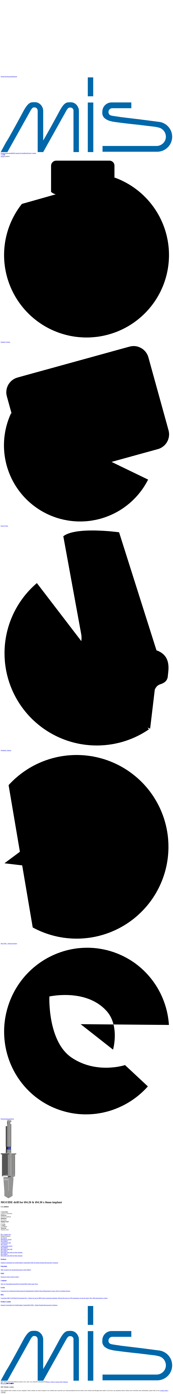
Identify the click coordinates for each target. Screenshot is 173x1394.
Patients (15, 76)
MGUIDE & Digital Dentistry (36, 1262)
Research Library (6, 1277)
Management (13, 1284)
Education (8, 153)
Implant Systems (5, 1262)
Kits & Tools (13, 1262)
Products (3, 153)
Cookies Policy (59, 1382)
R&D (13, 153)
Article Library (15, 1277)
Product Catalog (31, 153)
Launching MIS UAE (7, 1298)
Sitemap (65, 1382)
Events (22, 153)
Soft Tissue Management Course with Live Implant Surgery (53, 1291)
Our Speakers (13, 1270)
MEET (29, 1270)
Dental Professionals (6, 76)
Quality (22, 1284)
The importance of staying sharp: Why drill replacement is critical (88, 1298)
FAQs (18, 1284)
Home (2, 156)
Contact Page (34, 1284)
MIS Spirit (27, 1284)
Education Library (22, 1270)
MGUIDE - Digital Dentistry (36, 1305)
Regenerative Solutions (51, 1262)
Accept (3, 1392)
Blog (25, 153)
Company (17, 153)
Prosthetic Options (22, 1262)
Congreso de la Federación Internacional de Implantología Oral (18, 1291)
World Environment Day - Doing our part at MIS (27, 1298)
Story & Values (5, 1284)
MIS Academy (5, 1270)
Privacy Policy (50, 1382)
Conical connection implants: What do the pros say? (55, 1298)
